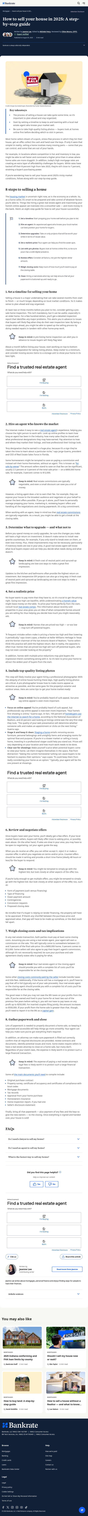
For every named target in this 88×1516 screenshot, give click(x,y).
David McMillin (12, 1409)
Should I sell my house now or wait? (62, 1357)
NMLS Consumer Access (39, 1432)
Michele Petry (45, 31)
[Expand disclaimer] (84, 45)
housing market (17, 196)
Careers (48, 1460)
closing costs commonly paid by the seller (37, 977)
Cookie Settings (8, 1492)
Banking (5, 1456)
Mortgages (6, 11)
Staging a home (42, 732)
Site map (48, 1456)
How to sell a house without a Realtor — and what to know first (64, 1404)
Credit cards (6, 1460)
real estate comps (27, 606)
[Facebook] (3, 1507)
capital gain (48, 1010)
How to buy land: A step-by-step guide (19, 1402)
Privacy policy (7, 1487)
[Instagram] (12, 1507)
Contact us (49, 1465)
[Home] (10, 3)
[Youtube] (21, 1507)
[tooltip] (60, 1172)
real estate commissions (68, 512)
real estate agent (48, 430)
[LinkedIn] (17, 1507)
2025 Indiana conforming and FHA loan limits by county (20, 1357)
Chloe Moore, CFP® (69, 31)
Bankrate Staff (11, 1364)
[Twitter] (7, 1507)
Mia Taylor (54, 1364)
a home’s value (69, 600)
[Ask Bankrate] (82, 1510)
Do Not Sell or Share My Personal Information (19, 1496)
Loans (4, 1465)
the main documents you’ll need (29, 1074)
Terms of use (7, 1501)
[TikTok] (26, 1507)
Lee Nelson (54, 1409)
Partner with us (51, 1469)
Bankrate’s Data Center (10, 1469)
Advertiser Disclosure (77, 12)
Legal (4, 1483)
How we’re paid (51, 1451)
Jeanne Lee (27, 31)
